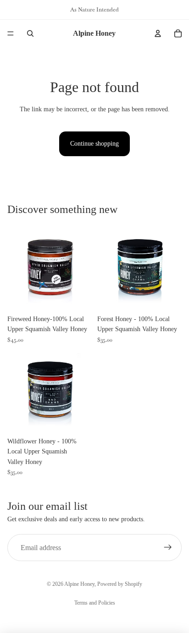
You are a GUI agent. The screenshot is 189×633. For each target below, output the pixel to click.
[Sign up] (168, 547)
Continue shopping (94, 143)
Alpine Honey (79, 584)
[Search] (30, 33)
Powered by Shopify (119, 584)
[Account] (158, 33)
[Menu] (10, 33)
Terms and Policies (94, 603)
